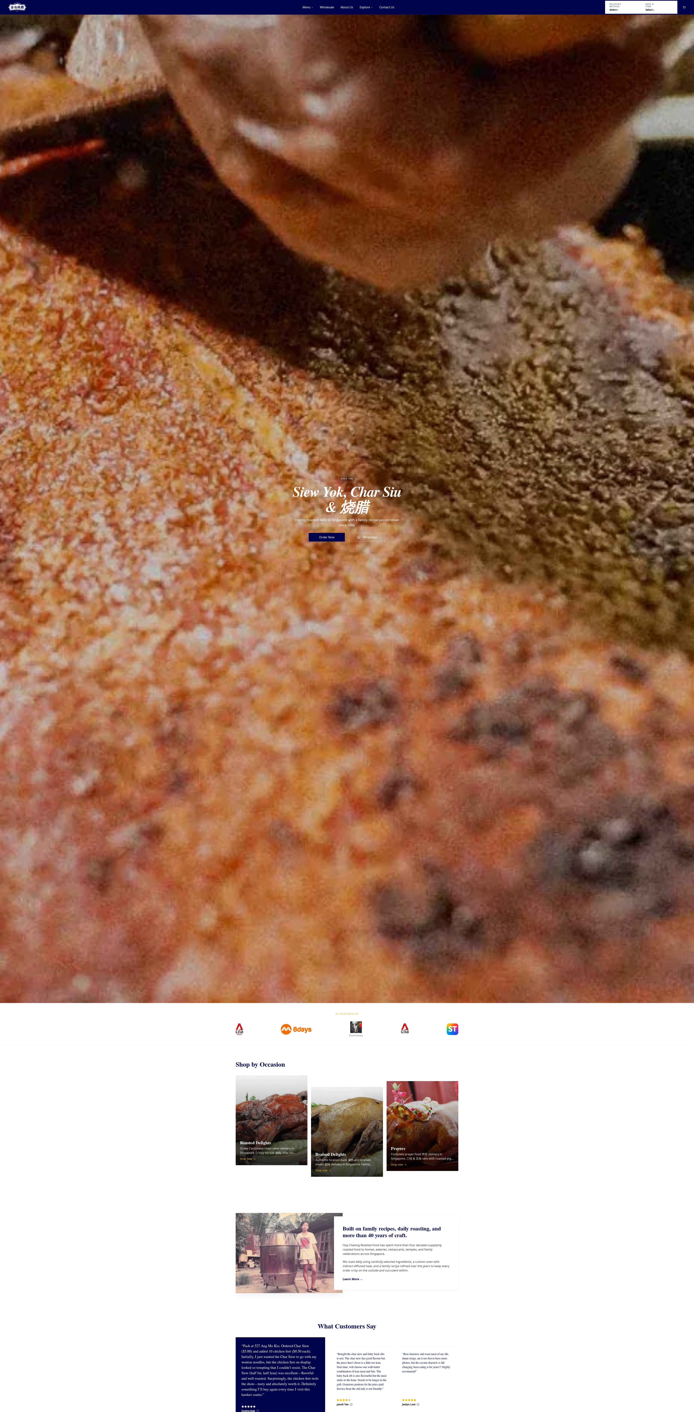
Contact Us (386, 7)
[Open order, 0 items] (684, 7)
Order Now (327, 537)
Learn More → (353, 1279)
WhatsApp (370, 537)
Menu (306, 7)
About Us (346, 7)
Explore (365, 7)
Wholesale (327, 7)
